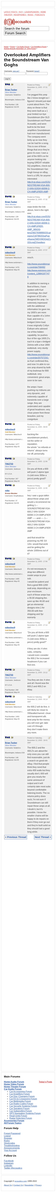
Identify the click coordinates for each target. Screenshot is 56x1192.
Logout (7, 1136)
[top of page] (6, 84)
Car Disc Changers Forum (22, 1096)
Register (8, 1138)
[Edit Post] (49, 85)
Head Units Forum (18, 1116)
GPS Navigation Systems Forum (25, 1113)
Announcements (12, 1148)
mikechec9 (10, 252)
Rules (7, 1141)
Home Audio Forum (14, 1082)
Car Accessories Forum (20, 1091)
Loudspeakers (31, 12)
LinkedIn (8, 1166)
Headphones (20, 15)
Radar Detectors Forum (20, 1118)
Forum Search (15, 33)
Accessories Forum (14, 1120)
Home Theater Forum (15, 1087)
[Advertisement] (28, 957)
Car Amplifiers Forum (19, 1094)
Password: (33, 71)
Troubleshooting (12, 1145)
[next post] (7, 84)
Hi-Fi (21, 12)
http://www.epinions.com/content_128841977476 (39, 273)
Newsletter (29, 1185)
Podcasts (40, 15)
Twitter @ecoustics (13, 1168)
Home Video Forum (14, 1084)
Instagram (8, 1163)
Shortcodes (9, 1143)
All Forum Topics (12, 1123)
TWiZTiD (9, 464)
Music (30, 15)
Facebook (9, 1161)
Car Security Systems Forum (23, 1106)
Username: (11, 71)
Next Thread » (43, 837)
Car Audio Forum (13, 1089)
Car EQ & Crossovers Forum (23, 1099)
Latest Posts (10, 12)
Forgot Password (12, 1133)
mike (7, 490)
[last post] (9, 84)
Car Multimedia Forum (20, 1101)
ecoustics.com (21, 1181)
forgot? (37, 71)
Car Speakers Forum (19, 1108)
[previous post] (7, 196)
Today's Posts (45, 1082)
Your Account (10, 1150)
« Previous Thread (15, 837)
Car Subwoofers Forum (20, 1111)
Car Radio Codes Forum (21, 1104)
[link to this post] (12, 84)
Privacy (38, 1185)
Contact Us (18, 1185)
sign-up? (16, 71)
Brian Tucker (11, 90)
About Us (8, 1185)
